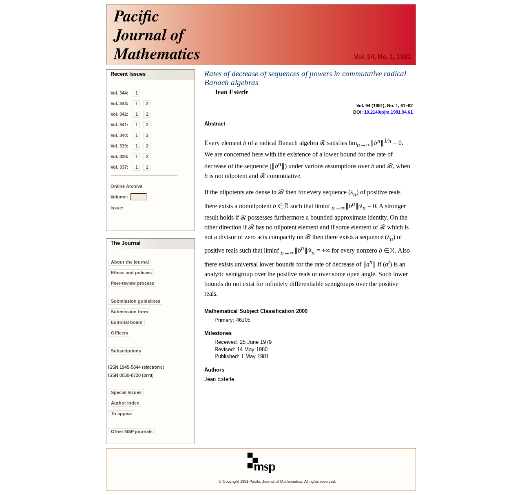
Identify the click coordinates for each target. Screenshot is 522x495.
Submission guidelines (135, 301)
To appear (121, 413)
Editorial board (127, 322)
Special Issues (126, 392)
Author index (125, 402)
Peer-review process (132, 283)
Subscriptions (126, 350)
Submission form (129, 311)
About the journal (130, 262)
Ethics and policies (131, 272)
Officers (119, 332)
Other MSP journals (132, 431)
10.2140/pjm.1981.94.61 (388, 112)
